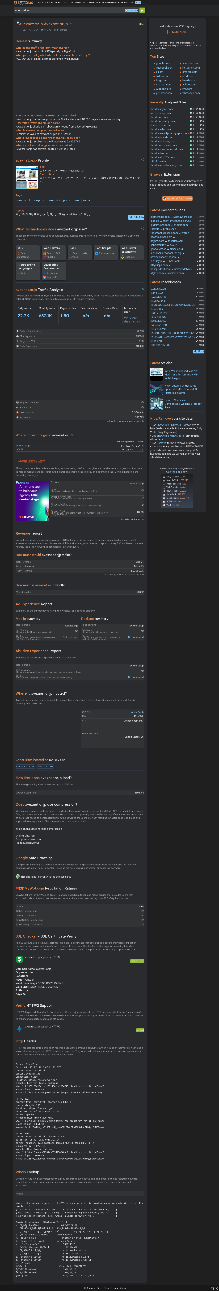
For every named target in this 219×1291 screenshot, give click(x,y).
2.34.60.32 (157, 293)
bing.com (161, 80)
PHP (23, 273)
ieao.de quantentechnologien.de (171, 221)
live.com (187, 89)
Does (46, 804)
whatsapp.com (191, 93)
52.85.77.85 (73, 141)
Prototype (52, 273)
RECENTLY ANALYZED (64, 2)
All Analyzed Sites (93, 1288)
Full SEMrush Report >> (132, 519)
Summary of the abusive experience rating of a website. (46, 657)
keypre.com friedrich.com (167, 241)
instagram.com (191, 67)
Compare (133, 10)
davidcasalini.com (161, 129)
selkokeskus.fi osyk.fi (164, 245)
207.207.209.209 (160, 345)
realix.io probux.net (163, 229)
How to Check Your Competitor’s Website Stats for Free (183, 404)
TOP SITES (49, 2)
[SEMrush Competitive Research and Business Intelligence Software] (30, 461)
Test (141, 1030)
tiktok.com (162, 76)
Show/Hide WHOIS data (170, 435)
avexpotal (38, 200)
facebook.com (164, 67)
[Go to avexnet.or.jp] (70, 23)
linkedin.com (189, 80)
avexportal (54, 200)
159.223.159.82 (159, 329)
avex (76, 200)
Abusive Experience (38, 651)
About (123, 1288)
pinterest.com (164, 93)
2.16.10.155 (157, 309)
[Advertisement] (80, 88)
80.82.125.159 (158, 321)
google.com (163, 63)
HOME (40, 2)
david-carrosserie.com (164, 145)
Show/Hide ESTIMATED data (173, 425)
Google (34, 858)
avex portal (23, 200)
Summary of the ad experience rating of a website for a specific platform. (56, 610)
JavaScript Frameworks (51, 266)
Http (26, 1041)
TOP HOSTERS (79, 2)
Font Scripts (103, 248)
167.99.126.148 (158, 297)
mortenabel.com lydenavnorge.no (171, 217)
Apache (51, 257)
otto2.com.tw (158, 161)
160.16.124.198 (159, 313)
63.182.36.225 (158, 289)
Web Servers (52, 248)
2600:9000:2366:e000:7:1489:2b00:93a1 (175, 305)
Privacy (114, 1288)
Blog (106, 1288)
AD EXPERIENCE (93, 2)
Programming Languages (26, 266)
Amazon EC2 (53, 253)
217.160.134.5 (158, 301)
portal (66, 200)
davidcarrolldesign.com (164, 141)
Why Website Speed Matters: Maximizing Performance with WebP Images (181, 375)
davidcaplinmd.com (162, 137)
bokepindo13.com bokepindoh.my (171, 269)
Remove (161, 443)
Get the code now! (177, 472)
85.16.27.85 (157, 341)
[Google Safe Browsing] (18, 876)
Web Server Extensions (129, 250)
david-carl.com (159, 117)
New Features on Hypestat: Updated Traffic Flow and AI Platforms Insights (181, 389)
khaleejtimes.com (161, 125)
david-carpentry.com (163, 121)
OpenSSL (130, 257)
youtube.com (190, 63)
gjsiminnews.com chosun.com (169, 225)
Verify (35, 1005)
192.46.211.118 (159, 325)
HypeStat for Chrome (179, 198)
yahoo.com (189, 84)
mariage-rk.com (25, 766)
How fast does (44, 778)
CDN (20, 248)
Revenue (29, 533)
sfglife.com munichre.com (167, 273)
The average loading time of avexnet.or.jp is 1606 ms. (45, 784)
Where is (41, 693)
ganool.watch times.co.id (167, 249)
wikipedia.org (163, 89)
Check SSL (137, 961)
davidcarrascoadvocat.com (167, 149)
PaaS (73, 248)
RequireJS (52, 277)
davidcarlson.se (159, 153)
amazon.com (189, 72)
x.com (159, 72)
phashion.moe (45, 766)
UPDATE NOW (177, 32)
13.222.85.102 (158, 317)
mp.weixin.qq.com (161, 113)
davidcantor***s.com (163, 157)
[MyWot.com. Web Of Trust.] (20, 888)
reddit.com (188, 76)
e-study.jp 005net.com (165, 261)
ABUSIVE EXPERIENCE (110, 2)
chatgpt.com (163, 84)
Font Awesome (106, 253)
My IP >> (199, 351)
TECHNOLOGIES (127, 2)
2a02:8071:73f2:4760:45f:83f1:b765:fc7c (175, 333)
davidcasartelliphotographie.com (170, 133)
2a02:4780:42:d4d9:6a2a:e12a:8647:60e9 (175, 337)
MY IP (138, 2)
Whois (27, 1172)
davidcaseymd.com (162, 109)
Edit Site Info (136, 217)
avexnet (87, 200)
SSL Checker (46, 936)
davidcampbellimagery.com (166, 165)
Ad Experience (34, 604)
